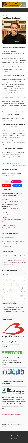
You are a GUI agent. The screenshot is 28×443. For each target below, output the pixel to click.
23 (24, 291)
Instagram (4, 264)
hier (9, 307)
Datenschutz (5, 426)
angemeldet (10, 173)
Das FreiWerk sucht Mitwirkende (10, 163)
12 (10, 288)
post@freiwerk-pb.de (15, 262)
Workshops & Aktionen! (8, 228)
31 (3, 298)
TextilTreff (15, 208)
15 (21, 288)
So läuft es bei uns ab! (7, 237)
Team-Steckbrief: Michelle (18, 165)
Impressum (16, 424)
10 (3, 288)
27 (3, 281)
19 (10, 291)
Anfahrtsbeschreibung (20, 260)
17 (3, 291)
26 (10, 295)
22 (21, 291)
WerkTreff (15, 202)
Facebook (12, 264)
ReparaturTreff (5, 215)
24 (3, 295)
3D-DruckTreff (5, 219)
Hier (3, 193)
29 (10, 281)
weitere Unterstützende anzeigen (11, 414)
